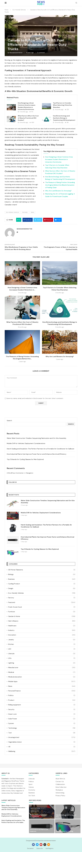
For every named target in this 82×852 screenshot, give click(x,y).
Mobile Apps (41, 681)
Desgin (41, 588)
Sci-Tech (32, 795)
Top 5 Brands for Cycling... (65, 831)
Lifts (41, 658)
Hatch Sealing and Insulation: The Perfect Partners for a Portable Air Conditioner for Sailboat (40, 449)
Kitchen (41, 644)
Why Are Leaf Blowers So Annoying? (58, 191)
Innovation (41, 635)
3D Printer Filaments (41, 570)
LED (41, 649)
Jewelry (41, 640)
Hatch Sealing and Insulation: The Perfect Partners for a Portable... (13, 821)
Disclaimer (30, 848)
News (41, 686)
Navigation (29, 473)
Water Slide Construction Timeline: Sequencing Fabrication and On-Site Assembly (36, 438)
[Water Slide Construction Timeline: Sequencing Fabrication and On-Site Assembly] (13, 504)
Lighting (41, 663)
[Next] (79, 801)
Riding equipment (41, 705)
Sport (30, 784)
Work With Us (60, 779)
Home (6, 10)
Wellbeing (41, 751)
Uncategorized (41, 737)
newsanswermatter (16, 52)
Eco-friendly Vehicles (19, 10)
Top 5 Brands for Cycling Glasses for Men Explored (25, 459)
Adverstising (60, 793)
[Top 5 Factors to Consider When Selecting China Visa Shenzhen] (46, 106)
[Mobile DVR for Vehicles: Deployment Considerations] (13, 516)
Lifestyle (41, 653)
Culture (31, 787)
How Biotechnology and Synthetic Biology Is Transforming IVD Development (64, 118)
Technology (41, 728)
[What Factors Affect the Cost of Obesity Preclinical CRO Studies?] (11, 119)
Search (9, 420)
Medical (41, 672)
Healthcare (41, 626)
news (32, 212)
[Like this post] (19, 220)
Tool (41, 733)
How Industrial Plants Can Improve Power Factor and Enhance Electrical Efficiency (36, 454)
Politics (41, 695)
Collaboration (60, 784)
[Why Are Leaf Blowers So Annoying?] (59, 342)
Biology (41, 574)
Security (41, 709)
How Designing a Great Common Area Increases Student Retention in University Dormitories (59, 159)
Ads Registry (49, 848)
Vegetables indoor (41, 742)
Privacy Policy (60, 795)
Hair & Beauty (41, 621)
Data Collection (61, 787)
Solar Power (41, 719)
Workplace (59, 790)
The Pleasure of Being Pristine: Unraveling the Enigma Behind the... (22, 357)
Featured (25, 212)
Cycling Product (41, 584)
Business (41, 579)
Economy (32, 790)
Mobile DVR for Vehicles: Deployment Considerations (26, 443)
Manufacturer (41, 667)
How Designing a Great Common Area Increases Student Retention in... (22, 289)
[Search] (76, 3)
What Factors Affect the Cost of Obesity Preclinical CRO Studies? (28, 118)
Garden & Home (41, 616)
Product (41, 700)
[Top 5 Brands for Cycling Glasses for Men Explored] (13, 552)
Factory (41, 598)
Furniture (41, 612)
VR (41, 747)
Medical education (41, 677)
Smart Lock (41, 714)
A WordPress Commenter (15, 473)
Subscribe (39, 848)
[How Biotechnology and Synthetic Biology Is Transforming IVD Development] (46, 119)
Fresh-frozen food (41, 607)
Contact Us (60, 781)
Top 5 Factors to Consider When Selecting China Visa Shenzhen (62, 105)
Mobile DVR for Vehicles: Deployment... (38, 816)
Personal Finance (41, 691)
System (41, 723)
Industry (41, 630)
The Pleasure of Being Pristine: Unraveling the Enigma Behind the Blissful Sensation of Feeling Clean (60, 185)
